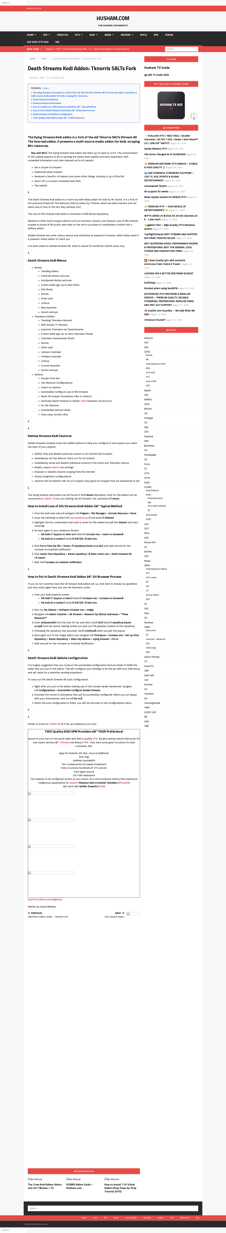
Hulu (147, 464)
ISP (147, 586)
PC (145, 604)
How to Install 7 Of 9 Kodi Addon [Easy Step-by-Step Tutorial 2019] (120, 1187)
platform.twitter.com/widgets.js (45, 899)
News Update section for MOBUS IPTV (165, 197)
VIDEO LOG (150, 712)
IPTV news (151, 577)
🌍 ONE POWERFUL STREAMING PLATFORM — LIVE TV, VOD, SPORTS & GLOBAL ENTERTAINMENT (169, 177)
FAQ (57, 42)
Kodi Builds (151, 515)
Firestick (62, 35)
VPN (156, 35)
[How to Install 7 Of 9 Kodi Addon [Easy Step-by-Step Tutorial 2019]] (122, 1179)
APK (45, 35)
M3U (146, 533)
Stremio (148, 684)
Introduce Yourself (154, 320)
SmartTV (149, 666)
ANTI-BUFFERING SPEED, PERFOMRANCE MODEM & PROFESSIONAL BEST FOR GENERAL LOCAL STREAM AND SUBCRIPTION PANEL (171, 247)
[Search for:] (13, 2)
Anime (149, 355)
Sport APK (151, 381)
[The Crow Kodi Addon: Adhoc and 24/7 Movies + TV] (45, 1179)
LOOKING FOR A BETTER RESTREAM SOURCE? (168, 273)
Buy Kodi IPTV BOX (37, 42)
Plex (146, 613)
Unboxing (151, 647)
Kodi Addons (152, 490)
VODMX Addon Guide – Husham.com (79, 1186)
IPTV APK (150, 372)
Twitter (48, 498)
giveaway (149, 445)
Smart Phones (152, 657)
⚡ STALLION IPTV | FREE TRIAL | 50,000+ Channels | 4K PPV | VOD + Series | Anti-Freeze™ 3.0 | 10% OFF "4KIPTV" (171, 139)
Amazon (73, 782)
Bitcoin (148, 408)
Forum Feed (173, 127)
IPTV (77, 35)
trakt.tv (55, 467)
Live (146, 524)
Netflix (148, 551)
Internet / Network (155, 639)
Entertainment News (156, 569)
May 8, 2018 (38, 77)
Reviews (126, 35)
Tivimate (149, 693)
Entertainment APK (155, 364)
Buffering (149, 282)
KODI (92, 35)
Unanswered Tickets (155, 186)
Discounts (151, 630)
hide (46, 88)
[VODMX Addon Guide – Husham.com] (84, 1179)
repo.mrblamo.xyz (79, 517)
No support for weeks (156, 191)
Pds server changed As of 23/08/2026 (164, 154)
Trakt (83, 401)
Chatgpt (148, 418)
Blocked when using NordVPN (161, 288)
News (108, 35)
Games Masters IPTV (155, 148)
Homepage (150, 455)
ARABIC (148, 399)
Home (30, 35)
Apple (143, 35)
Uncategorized (152, 703)
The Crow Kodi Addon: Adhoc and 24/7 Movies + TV (45, 1186)
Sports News (152, 595)
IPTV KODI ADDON (157, 506)
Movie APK (150, 542)
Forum (169, 35)
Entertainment (155, 498)
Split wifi (149, 675)
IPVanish (64, 742)
